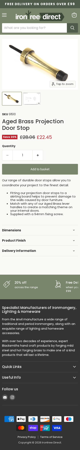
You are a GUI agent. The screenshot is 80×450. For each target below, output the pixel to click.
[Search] (72, 28)
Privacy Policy (27, 437)
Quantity (8, 146)
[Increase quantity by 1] (38, 155)
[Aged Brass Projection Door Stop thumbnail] (12, 98)
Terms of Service (51, 437)
